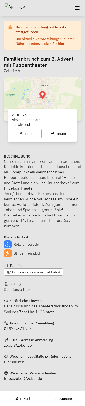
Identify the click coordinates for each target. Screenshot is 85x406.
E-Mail (24, 398)
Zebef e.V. (12, 70)
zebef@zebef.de (18, 345)
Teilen (29, 133)
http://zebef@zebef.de (23, 378)
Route (61, 133)
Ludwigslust (21, 124)
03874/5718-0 (17, 328)
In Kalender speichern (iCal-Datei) (35, 272)
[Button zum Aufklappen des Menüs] (77, 8)
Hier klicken (14, 361)
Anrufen (65, 398)
